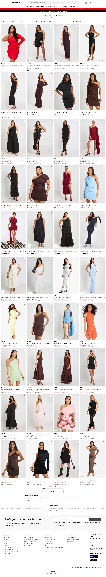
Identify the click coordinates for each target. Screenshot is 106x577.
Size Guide (6, 537)
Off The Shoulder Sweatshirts (38, 508)
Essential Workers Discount (10, 551)
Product (47, 545)
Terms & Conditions (50, 539)
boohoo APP (6, 553)
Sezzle (5, 543)
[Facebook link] (96, 538)
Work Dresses (59, 508)
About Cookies (49, 541)
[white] (29, 70)
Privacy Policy (48, 537)
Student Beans (7, 547)
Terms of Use (48, 543)
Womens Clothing (26, 13)
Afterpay (5, 539)
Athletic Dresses (68, 508)
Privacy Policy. (61, 525)
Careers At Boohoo (71, 537)
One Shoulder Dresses (38, 13)
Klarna (5, 541)
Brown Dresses (16, 508)
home (16, 13)
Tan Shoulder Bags (47, 510)
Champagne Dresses (79, 508)
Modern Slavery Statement (73, 539)
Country (92, 545)
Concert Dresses (99, 508)
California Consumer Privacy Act (53, 551)
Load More (53, 491)
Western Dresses (90, 508)
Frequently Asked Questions (31, 539)
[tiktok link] (90, 542)
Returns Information (29, 543)
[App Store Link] (94, 558)
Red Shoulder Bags (58, 510)
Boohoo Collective (8, 549)
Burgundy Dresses (25, 508)
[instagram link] (90, 538)
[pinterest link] (93, 538)
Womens (20, 13)
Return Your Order (29, 537)
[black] (28, 70)
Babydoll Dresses (6, 508)
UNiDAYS (5, 545)
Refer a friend (69, 541)
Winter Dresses (51, 508)
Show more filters (80, 21)
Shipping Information (30, 541)
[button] (86, 3)
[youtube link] (99, 538)
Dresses (32, 13)
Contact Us (27, 545)
